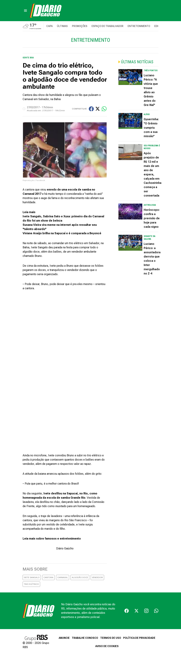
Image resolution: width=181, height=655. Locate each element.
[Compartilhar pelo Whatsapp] (104, 109)
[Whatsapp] (156, 611)
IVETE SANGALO (32, 577)
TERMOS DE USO (110, 637)
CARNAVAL (62, 577)
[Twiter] (136, 611)
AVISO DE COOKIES (107, 646)
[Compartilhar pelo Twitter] (97, 108)
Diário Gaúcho (65, 548)
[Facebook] (126, 611)
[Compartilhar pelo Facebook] (91, 108)
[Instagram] (146, 611)
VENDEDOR (97, 577)
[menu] (25, 10)
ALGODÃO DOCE (80, 577)
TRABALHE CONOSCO (85, 637)
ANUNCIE (64, 637)
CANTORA (48, 577)
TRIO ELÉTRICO (31, 584)
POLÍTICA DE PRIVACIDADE (139, 637)
